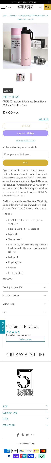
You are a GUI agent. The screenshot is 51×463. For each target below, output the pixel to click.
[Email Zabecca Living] (33, 435)
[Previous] (5, 46)
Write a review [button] (25, 339)
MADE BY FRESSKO (11, 97)
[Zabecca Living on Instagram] (28, 435)
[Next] (46, 46)
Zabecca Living (28, 443)
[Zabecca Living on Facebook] (18, 435)
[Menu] (1, 7)
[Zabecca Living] (25, 7)
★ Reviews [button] (2, 326)
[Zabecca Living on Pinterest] (23, 435)
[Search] (40, 7)
